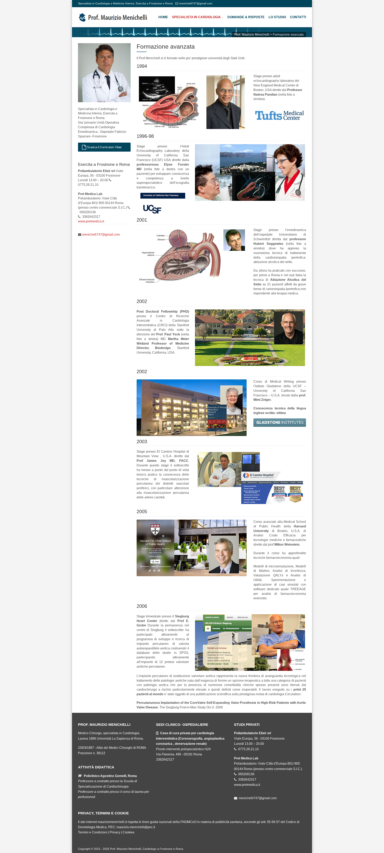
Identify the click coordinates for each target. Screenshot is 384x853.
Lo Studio (277, 17)
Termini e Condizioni (92, 832)
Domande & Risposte (246, 17)
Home (163, 17)
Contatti (298, 17)
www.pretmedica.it (91, 221)
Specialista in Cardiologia (196, 17)
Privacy (115, 832)
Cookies (128, 832)
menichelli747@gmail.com (195, 3)
